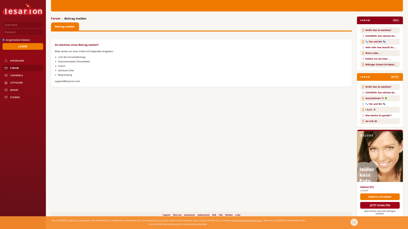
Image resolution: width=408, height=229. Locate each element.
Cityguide (16, 82)
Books (14, 89)
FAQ (221, 215)
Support (166, 215)
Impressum (189, 215)
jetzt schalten (380, 205)
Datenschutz (204, 215)
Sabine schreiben (380, 196)
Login (22, 46)
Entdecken (17, 60)
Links (237, 215)
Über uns (177, 215)
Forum (14, 67)
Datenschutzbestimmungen (247, 220)
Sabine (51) (367, 187)
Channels (16, 75)
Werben (229, 215)
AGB (214, 215)
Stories (15, 97)
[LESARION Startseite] (23, 9)
